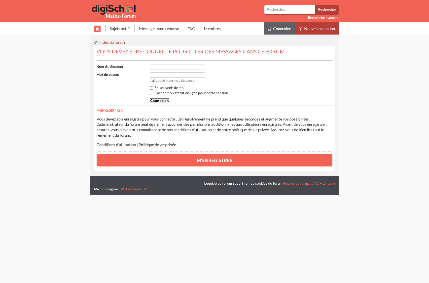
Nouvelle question (319, 28)
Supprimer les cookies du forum (258, 183)
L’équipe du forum (218, 183)
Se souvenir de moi (169, 87)
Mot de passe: (108, 74)
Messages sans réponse (159, 28)
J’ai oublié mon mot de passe (172, 80)
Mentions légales (106, 189)
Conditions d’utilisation (116, 144)
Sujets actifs (120, 28)
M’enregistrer (215, 160)
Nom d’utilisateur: (111, 66)
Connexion (281, 28)
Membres (212, 28)
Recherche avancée (323, 17)
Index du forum (112, 42)
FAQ (191, 28)
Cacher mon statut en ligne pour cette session (191, 93)
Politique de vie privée (157, 144)
